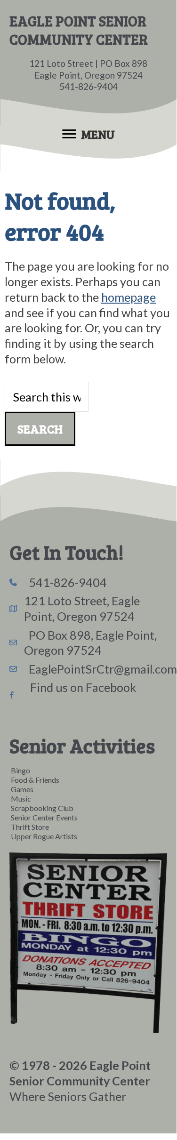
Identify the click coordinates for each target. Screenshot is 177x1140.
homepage (128, 297)
